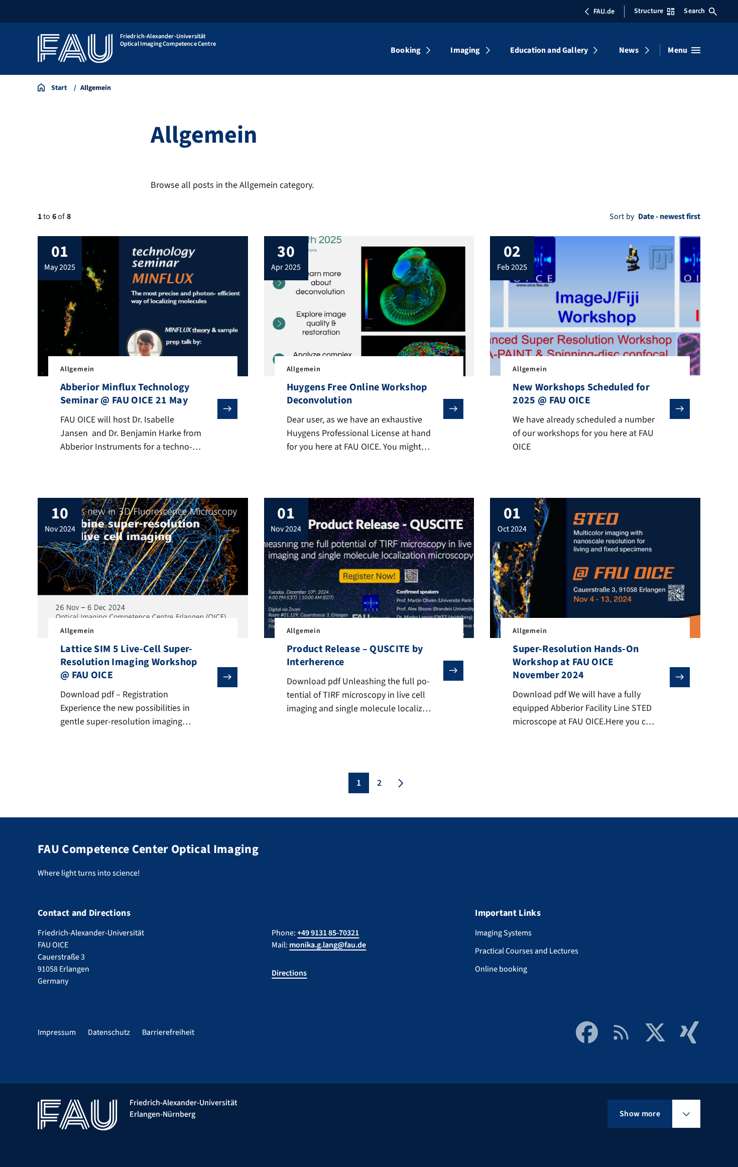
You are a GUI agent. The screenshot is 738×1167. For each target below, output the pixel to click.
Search (694, 11)
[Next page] (400, 783)
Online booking (501, 969)
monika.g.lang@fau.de (327, 944)
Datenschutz (109, 1032)
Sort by (621, 216)
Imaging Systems (503, 932)
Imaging (465, 50)
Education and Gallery (549, 50)
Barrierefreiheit (168, 1032)
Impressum (57, 1032)
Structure (648, 11)
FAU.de (603, 12)
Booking (406, 50)
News (629, 50)
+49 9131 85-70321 (328, 932)
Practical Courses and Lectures (526, 951)
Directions (289, 973)
